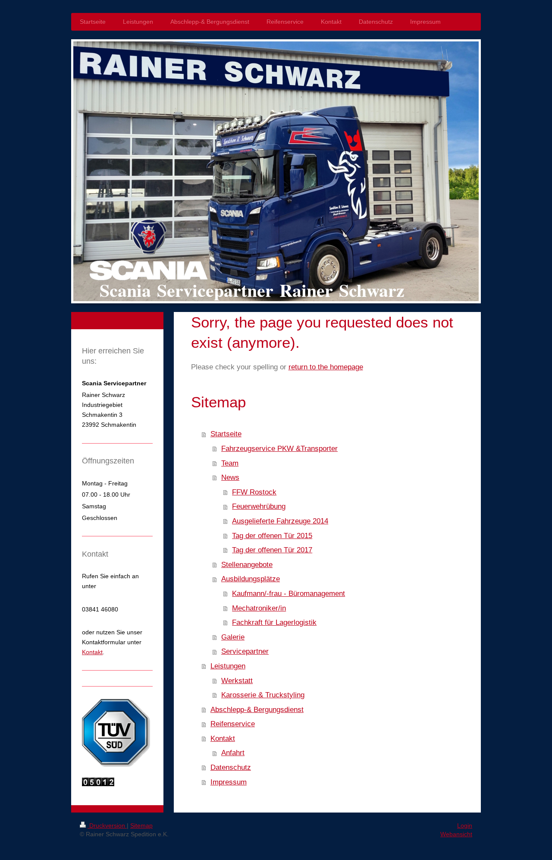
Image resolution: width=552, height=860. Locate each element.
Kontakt (222, 738)
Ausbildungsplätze (250, 579)
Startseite (226, 434)
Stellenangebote (247, 565)
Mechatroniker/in (259, 608)
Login (464, 825)
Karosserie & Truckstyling (262, 695)
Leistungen (227, 666)
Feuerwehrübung (258, 506)
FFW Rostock (254, 492)
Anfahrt (233, 753)
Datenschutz (230, 767)
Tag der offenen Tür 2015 (272, 536)
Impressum (228, 782)
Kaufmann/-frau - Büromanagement (288, 593)
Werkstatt (237, 681)
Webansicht (456, 834)
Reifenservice (232, 724)
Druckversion (107, 825)
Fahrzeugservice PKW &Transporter (279, 448)
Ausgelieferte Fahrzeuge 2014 (280, 521)
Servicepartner (245, 651)
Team (229, 463)
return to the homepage (326, 367)
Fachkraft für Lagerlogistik (274, 622)
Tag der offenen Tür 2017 (272, 550)
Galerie (233, 637)
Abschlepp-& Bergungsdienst (257, 710)
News (230, 477)
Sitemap (141, 825)
